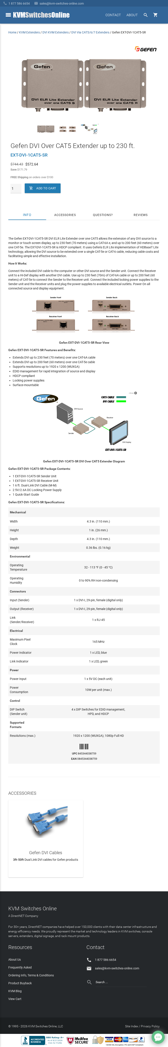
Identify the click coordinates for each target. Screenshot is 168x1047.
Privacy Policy (150, 1026)
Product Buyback (20, 983)
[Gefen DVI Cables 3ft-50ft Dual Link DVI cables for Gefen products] (45, 820)
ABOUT (132, 15)
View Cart (14, 999)
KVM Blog (15, 991)
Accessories (65, 215)
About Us (14, 959)
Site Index (131, 1026)
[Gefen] (145, 52)
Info (27, 215)
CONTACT (113, 15)
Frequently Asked (20, 967)
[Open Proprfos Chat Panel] (158, 1037)
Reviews (141, 215)
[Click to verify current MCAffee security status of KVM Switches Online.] (78, 1045)
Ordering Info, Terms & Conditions (31, 975)
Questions (102, 215)
